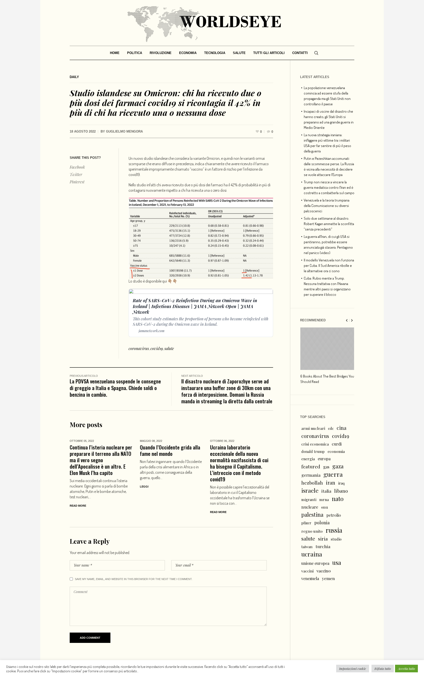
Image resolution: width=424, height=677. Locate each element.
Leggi (144, 486)
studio (336, 539)
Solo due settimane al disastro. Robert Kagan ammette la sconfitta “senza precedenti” (329, 223)
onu (324, 507)
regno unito (312, 531)
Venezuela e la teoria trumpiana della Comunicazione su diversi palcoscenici (326, 205)
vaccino (324, 570)
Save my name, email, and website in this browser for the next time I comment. (133, 579)
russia (334, 530)
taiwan (307, 546)
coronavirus (139, 348)
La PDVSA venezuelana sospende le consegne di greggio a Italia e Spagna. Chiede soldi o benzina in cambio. (115, 387)
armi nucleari (313, 428)
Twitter (76, 174)
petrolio (333, 515)
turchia (323, 546)
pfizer (306, 522)
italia (326, 491)
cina (341, 427)
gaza (338, 466)
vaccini (307, 570)
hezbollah (312, 482)
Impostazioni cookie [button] (352, 668)
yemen (328, 578)
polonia (322, 523)
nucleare (309, 507)
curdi (337, 444)
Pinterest (77, 181)
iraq (341, 483)
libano (341, 490)
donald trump (313, 451)
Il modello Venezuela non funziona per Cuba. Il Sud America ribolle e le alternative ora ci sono (329, 265)
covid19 (156, 348)
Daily (74, 77)
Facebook (77, 167)
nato (338, 498)
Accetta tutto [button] (406, 668)
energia (308, 458)
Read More (78, 505)
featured (310, 466)
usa (336, 562)
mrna (324, 499)
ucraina (311, 554)
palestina (312, 514)
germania (310, 475)
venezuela (310, 578)
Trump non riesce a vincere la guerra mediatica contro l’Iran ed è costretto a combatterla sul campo (329, 187)
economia (336, 451)
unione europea (315, 563)
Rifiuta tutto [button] (382, 668)
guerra (333, 474)
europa (324, 458)
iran (330, 482)
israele (309, 490)
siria (323, 538)
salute (169, 348)
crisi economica (315, 444)
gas (326, 466)
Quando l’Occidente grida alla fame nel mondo (170, 450)
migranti (308, 499)
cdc (331, 428)
